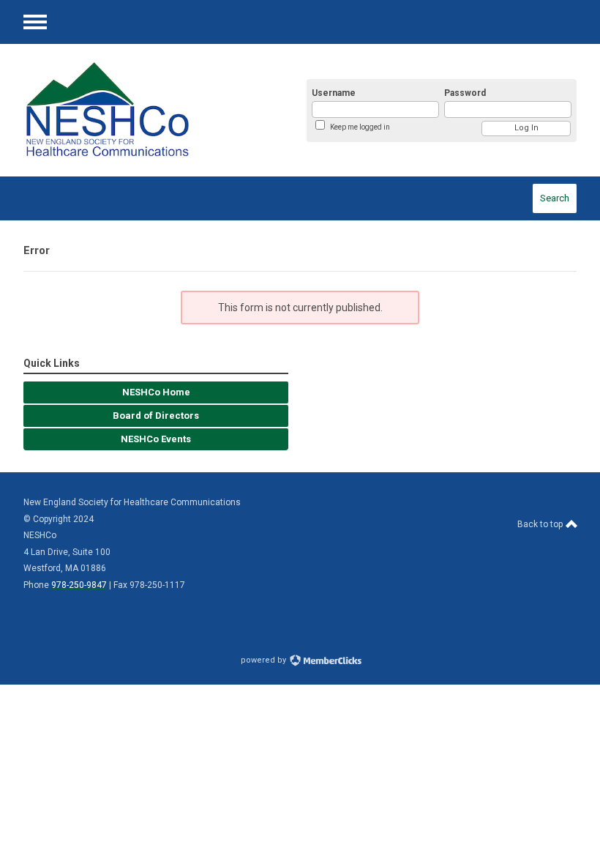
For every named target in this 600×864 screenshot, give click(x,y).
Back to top (541, 524)
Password (465, 93)
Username (334, 93)
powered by (264, 660)
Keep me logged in (360, 127)
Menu (35, 22)
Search (554, 198)
